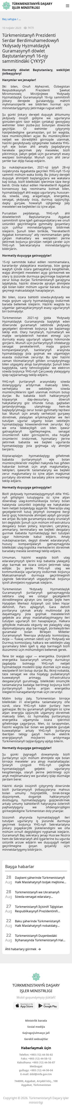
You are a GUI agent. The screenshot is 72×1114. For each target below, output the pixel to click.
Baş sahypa (9, 19)
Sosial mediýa (36, 1026)
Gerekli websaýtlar (36, 1039)
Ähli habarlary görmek (20, 949)
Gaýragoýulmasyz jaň (36, 1033)
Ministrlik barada (36, 1020)
